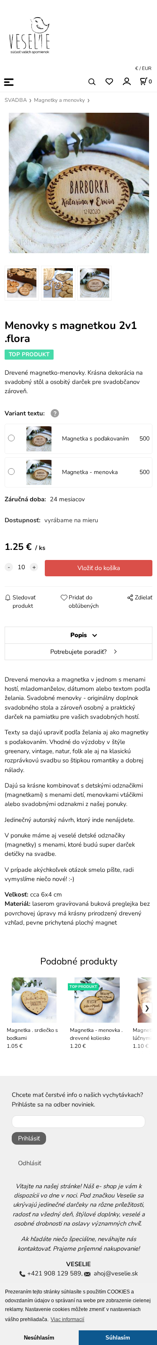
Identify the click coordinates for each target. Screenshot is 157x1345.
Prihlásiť (29, 1138)
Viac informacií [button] (67, 1319)
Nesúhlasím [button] (39, 1338)
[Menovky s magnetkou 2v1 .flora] (78, 183)
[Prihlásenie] (126, 81)
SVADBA (16, 100)
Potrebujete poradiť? (78, 652)
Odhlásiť (29, 1163)
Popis (78, 635)
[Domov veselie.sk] (29, 35)
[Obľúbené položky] (109, 82)
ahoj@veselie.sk (116, 1273)
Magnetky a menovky (59, 100)
